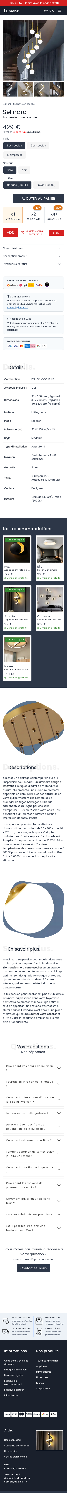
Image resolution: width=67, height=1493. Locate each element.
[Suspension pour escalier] (33, 50)
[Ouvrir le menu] (59, 11)
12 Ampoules (14, 155)
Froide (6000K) (46, 185)
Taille (6, 138)
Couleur (8, 163)
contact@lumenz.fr (17, 307)
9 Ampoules (38, 145)
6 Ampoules (14, 145)
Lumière (8, 178)
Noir (24, 170)
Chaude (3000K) (17, 185)
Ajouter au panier (38, 198)
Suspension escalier (24, 103)
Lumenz (7, 103)
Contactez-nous (33, 1268)
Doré (10, 170)
